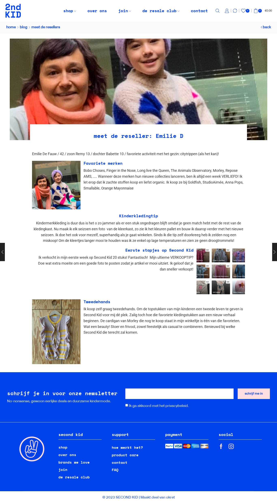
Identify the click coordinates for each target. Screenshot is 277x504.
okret (170, 497)
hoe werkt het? (127, 447)
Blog (23, 27)
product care (125, 454)
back (267, 27)
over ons (97, 11)
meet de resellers (45, 27)
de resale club (159, 11)
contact (199, 11)
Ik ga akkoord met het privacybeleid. (159, 406)
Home (11, 27)
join (123, 11)
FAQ (115, 469)
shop (68, 11)
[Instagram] (231, 446)
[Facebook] (221, 446)
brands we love (74, 462)
